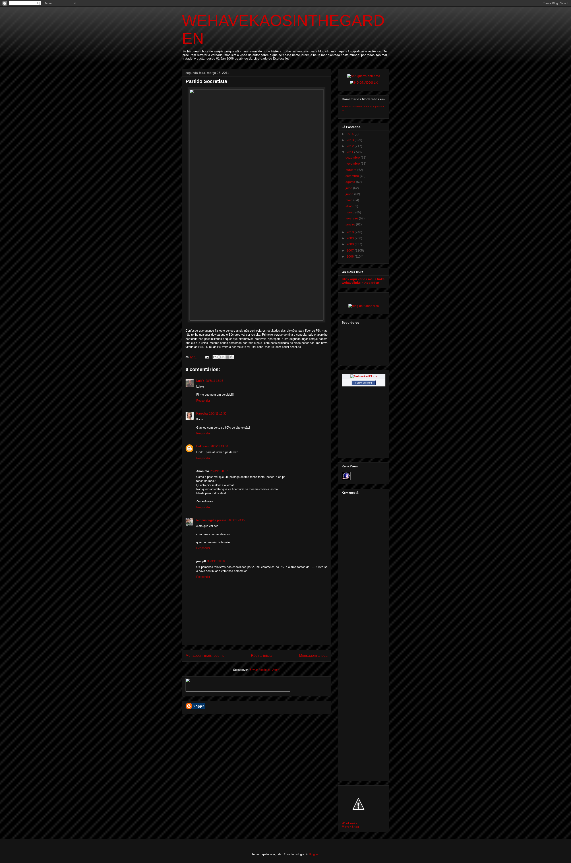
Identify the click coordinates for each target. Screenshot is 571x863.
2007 (351, 250)
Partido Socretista (206, 81)
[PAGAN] (363, 76)
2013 (351, 140)
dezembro (353, 157)
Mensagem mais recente (205, 655)
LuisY (200, 380)
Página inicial (262, 655)
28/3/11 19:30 (217, 413)
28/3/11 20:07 (219, 471)
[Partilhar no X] (223, 357)
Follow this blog (363, 382)
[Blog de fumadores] (363, 306)
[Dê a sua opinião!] (219, 357)
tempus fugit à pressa (211, 520)
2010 (351, 232)
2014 (351, 134)
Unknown (202, 446)
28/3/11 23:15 (236, 520)
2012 (351, 146)
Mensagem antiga (313, 655)
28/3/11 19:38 (219, 446)
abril (348, 206)
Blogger (314, 854)
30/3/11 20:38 (216, 561)
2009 (351, 238)
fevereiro (352, 218)
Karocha (202, 413)
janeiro (350, 224)
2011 (350, 152)
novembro (353, 163)
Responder (203, 400)
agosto (350, 182)
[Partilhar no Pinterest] (232, 357)
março (350, 212)
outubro (351, 169)
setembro (352, 176)
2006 (351, 256)
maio (349, 200)
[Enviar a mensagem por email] (215, 357)
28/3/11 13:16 (214, 380)
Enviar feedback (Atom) (265, 669)
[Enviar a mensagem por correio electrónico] (206, 357)
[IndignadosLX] (364, 82)
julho (349, 188)
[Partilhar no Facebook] (227, 357)
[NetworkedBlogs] (363, 376)
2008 (351, 244)
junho (349, 194)
